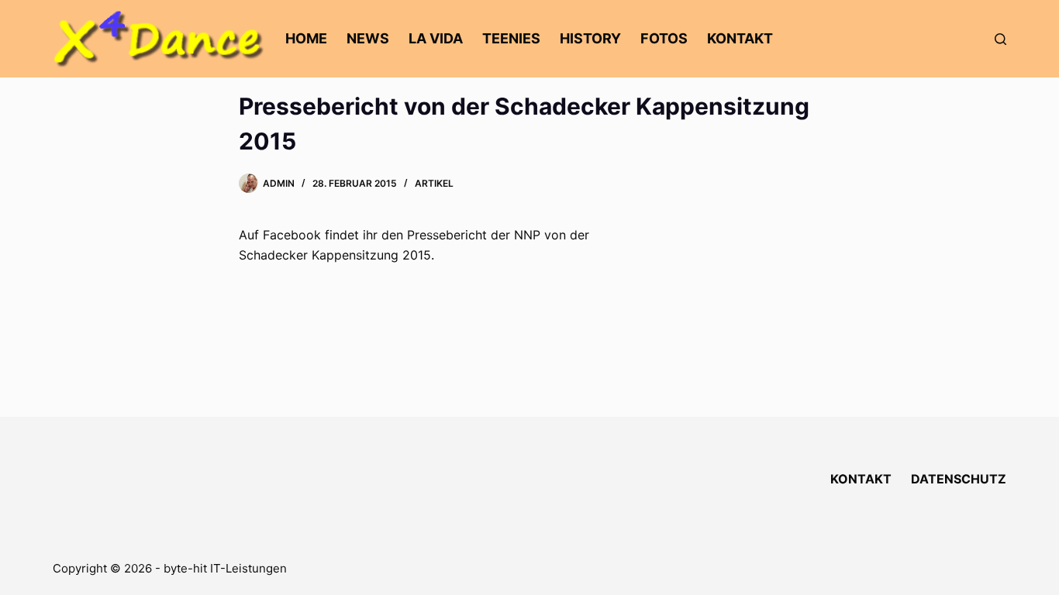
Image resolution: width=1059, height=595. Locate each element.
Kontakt (740, 38)
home (306, 38)
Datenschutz (958, 479)
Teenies (511, 38)
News (368, 38)
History (590, 38)
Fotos (664, 38)
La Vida (436, 38)
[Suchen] (1000, 39)
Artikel (434, 183)
